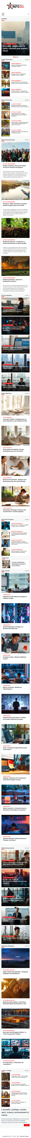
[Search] (28, 14)
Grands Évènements (16, 63)
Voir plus (27, 1125)
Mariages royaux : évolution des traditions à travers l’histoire (18, 66)
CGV (18, 1136)
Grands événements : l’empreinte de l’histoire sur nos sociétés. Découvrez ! (19, 74)
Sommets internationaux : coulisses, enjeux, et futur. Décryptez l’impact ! (19, 92)
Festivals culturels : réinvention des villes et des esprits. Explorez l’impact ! (20, 83)
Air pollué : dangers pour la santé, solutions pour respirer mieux (15, 48)
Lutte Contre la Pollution (10, 44)
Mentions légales (24, 1136)
